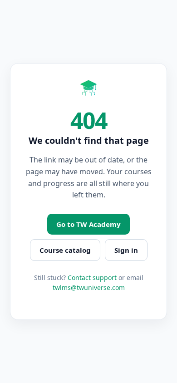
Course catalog (65, 250)
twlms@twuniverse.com (89, 287)
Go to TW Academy (88, 224)
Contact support (92, 277)
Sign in (126, 250)
